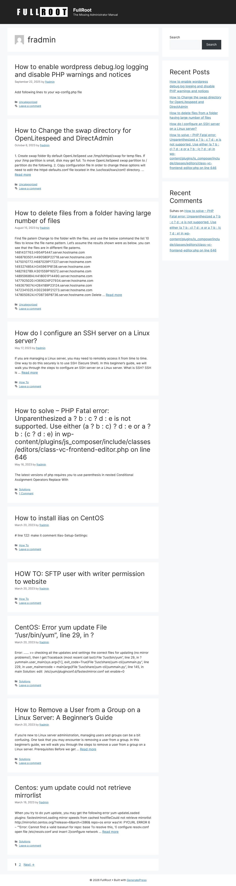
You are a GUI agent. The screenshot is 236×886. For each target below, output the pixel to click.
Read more (23, 174)
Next (29, 864)
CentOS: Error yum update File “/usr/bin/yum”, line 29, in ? (61, 631)
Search (175, 37)
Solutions (24, 489)
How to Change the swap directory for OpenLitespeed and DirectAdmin (73, 134)
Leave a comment (30, 105)
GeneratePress (137, 880)
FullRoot (82, 10)
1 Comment (26, 493)
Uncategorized (28, 102)
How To (24, 382)
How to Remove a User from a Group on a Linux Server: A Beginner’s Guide (77, 713)
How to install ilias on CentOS (59, 518)
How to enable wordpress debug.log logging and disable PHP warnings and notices (81, 70)
